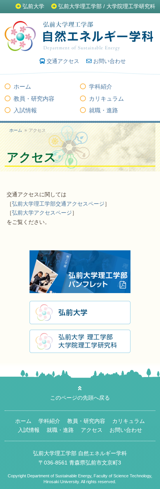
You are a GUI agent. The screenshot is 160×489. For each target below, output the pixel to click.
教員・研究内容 (34, 98)
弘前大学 (33, 6)
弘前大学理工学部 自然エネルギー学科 (80, 453)
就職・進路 (103, 110)
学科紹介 (100, 86)
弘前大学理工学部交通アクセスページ (58, 204)
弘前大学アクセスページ (42, 213)
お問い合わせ (109, 61)
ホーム (22, 86)
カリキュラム (106, 98)
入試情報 (25, 110)
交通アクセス (63, 61)
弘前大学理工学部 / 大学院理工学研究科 (106, 6)
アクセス (92, 430)
